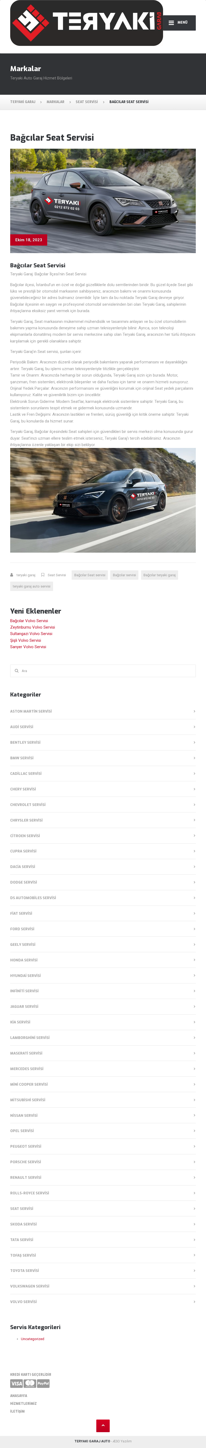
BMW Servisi (22, 758)
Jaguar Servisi (24, 1006)
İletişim (17, 1411)
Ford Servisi (22, 929)
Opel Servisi (22, 1131)
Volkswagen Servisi (29, 1286)
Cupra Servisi (23, 851)
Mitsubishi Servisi (27, 1100)
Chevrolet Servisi (28, 805)
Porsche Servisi (25, 1162)
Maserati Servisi (26, 1053)
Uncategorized (32, 1339)
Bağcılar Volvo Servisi (29, 620)
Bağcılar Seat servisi (89, 575)
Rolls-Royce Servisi (29, 1193)
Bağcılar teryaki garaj (160, 575)
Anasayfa (18, 1396)
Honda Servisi (24, 960)
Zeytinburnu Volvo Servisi (32, 627)
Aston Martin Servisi (31, 711)
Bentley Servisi (25, 742)
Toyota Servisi (24, 1270)
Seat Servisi (57, 575)
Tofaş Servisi (23, 1255)
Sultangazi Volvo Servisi (31, 633)
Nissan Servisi (24, 1115)
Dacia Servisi (22, 867)
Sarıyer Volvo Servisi (28, 646)
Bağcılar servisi (124, 575)
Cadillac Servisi (26, 773)
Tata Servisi (21, 1240)
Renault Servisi (25, 1177)
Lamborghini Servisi (30, 1037)
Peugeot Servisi (25, 1146)
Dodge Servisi (23, 882)
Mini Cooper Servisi (29, 1084)
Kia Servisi (20, 1022)
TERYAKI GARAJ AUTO (92, 1441)
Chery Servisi (23, 789)
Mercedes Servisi (26, 1069)
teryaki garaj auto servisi (31, 586)
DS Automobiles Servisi (33, 898)
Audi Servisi (21, 727)
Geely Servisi (22, 944)
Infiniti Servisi (24, 991)
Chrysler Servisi (26, 820)
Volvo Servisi (23, 1302)
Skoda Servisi (23, 1224)
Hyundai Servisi (25, 975)
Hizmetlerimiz (23, 1404)
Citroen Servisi (25, 836)
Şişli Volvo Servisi (25, 640)
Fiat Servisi (21, 913)
